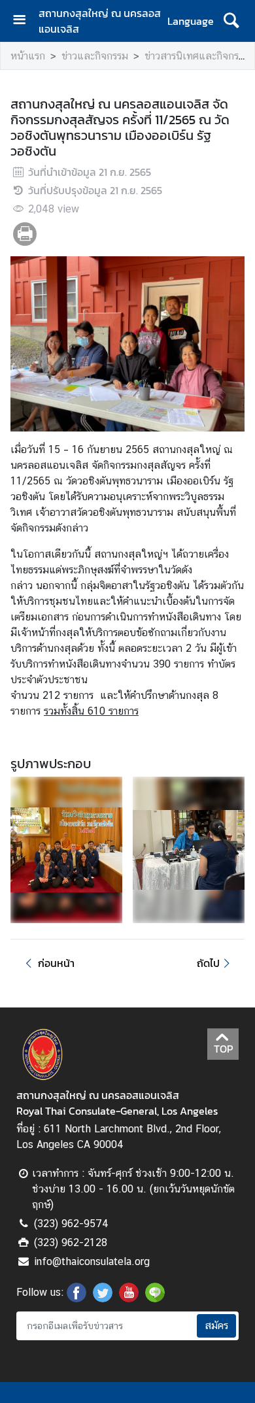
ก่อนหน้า (56, 963)
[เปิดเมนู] (24, 21)
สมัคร (216, 1325)
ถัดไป (208, 963)
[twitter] (103, 1298)
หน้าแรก (27, 56)
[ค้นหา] (231, 21)
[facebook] (76, 1298)
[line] (155, 1298)
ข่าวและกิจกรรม (94, 56)
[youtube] (129, 1298)
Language (190, 21)
